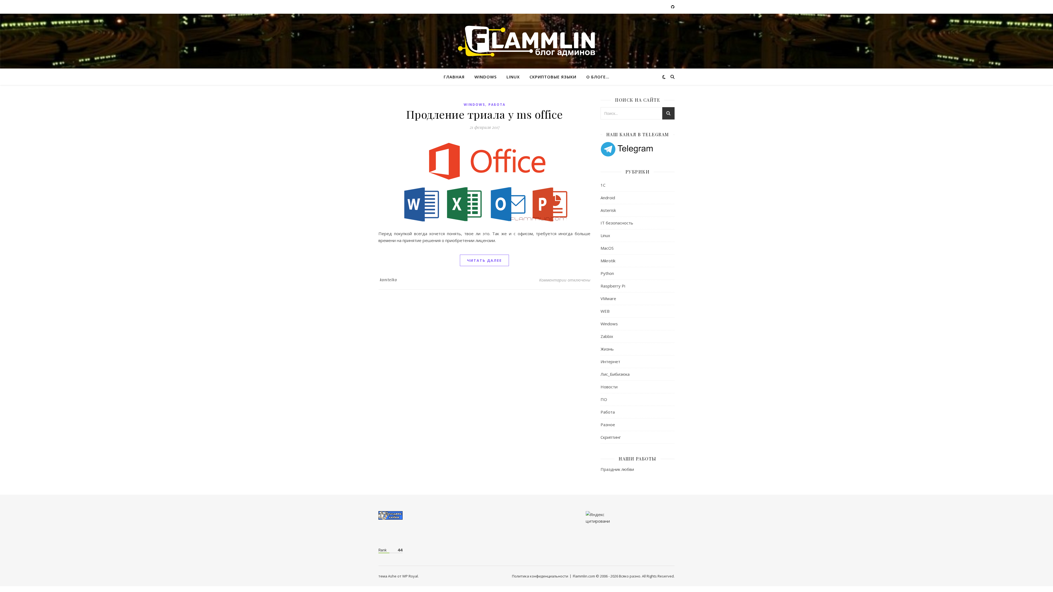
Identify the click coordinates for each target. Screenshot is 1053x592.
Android (608, 197)
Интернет (610, 361)
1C (603, 185)
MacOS (607, 248)
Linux (513, 76)
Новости (609, 386)
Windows (485, 76)
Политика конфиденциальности (540, 576)
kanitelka (388, 279)
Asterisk (608, 210)
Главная (454, 76)
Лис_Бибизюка (615, 374)
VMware (608, 298)
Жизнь (607, 349)
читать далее (484, 260)
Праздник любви (617, 469)
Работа (496, 104)
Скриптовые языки (553, 76)
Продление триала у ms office (484, 114)
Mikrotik (608, 260)
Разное (608, 424)
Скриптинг (611, 437)
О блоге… (597, 76)
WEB (605, 311)
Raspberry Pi (613, 286)
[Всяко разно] (526, 41)
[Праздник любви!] (422, 515)
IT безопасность (617, 223)
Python (607, 273)
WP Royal (410, 576)
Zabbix (607, 336)
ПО (604, 399)
